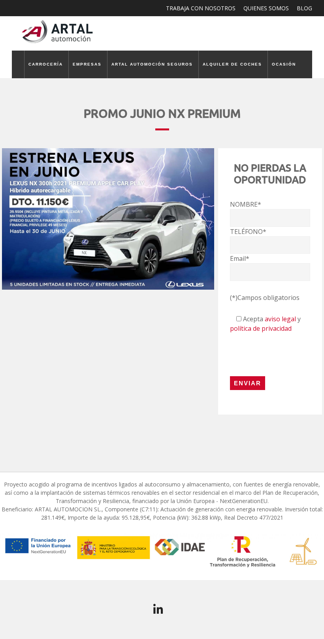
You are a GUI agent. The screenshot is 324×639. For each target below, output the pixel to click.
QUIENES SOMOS (266, 8)
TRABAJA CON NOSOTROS (200, 8)
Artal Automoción (59, 31)
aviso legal (280, 319)
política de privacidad (261, 328)
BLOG (304, 8)
